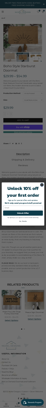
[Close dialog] (42, 184)
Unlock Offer (23, 213)
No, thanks (23, 221)
